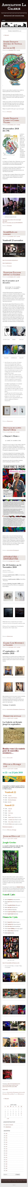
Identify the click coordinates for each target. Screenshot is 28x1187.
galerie (18, 50)
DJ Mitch (10, 824)
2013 (6, 1155)
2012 (6, 1157)
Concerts (9, 111)
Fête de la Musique (11, 830)
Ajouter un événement (9, 1124)
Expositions (10, 421)
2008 (6, 1166)
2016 (6, 1148)
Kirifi (9, 810)
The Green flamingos (12, 800)
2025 (6, 1135)
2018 (6, 1144)
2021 (6, 1140)
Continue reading (8, 827)
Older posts (6, 35)
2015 (6, 1150)
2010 (6, 1161)
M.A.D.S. (9, 802)
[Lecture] (4, 254)
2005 (6, 1168)
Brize (9, 815)
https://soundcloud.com (7, 263)
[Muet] (21, 254)
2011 (6, 1159)
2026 (6, 1133)
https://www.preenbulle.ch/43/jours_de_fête (11, 963)
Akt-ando (10, 808)
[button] (14, 249)
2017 (6, 1146)
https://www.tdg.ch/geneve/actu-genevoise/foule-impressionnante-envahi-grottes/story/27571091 (11, 1085)
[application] (14, 249)
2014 (6, 1153)
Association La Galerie (14, 7)
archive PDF (14, 1086)
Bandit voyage (11, 817)
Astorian (9, 795)
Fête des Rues (11, 1094)
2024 (6, 1137)
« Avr (8, 1118)
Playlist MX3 (5, 1089)
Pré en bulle (21, 1094)
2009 (6, 1164)
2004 (6, 1170)
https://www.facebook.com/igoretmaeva (10, 260)
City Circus (10, 813)
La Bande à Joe (11, 819)
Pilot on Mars (11, 822)
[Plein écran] (23, 254)
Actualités (9, 757)
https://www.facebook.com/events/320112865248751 (13, 222)
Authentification (8, 1126)
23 (21, 1113)
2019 (6, 1142)
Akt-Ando (9, 907)
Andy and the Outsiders (12, 797)
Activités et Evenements (13, 550)
